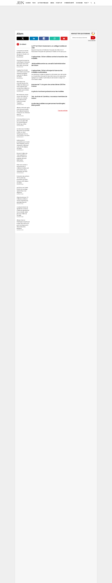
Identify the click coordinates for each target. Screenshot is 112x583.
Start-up (59, 2)
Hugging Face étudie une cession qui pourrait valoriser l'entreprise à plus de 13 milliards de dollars (23, 73)
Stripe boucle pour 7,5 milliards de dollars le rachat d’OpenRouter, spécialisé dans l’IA (22, 200)
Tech (34, 2)
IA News (28, 2)
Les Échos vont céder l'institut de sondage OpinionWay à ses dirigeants (22, 190)
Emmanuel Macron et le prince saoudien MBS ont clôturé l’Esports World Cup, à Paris (23, 122)
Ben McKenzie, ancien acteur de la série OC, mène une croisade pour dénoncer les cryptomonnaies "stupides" (22, 98)
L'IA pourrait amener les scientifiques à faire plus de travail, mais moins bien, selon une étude (23, 63)
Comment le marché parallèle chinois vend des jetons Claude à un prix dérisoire (23, 53)
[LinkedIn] (34, 38)
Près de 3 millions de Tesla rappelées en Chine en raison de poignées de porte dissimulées (22, 157)
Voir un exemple (91, 40)
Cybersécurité (69, 2)
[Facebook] (44, 38)
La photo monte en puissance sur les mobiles (47, 91)
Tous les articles (62, 110)
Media (52, 2)
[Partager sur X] (23, 38)
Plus (86, 2)
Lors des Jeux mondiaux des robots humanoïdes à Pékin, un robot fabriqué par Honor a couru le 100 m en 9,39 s (23, 132)
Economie (79, 2)
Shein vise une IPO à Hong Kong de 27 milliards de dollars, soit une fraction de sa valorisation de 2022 (23, 168)
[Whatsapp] (55, 38)
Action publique (43, 2)
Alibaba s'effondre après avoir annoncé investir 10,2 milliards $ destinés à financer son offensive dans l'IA (23, 111)
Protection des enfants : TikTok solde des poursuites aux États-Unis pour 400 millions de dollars (23, 179)
